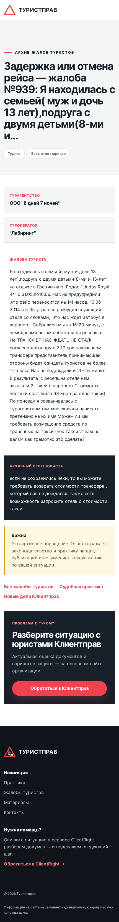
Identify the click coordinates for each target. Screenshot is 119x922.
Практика (14, 782)
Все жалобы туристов (28, 586)
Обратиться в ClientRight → (34, 864)
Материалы (16, 802)
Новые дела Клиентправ (31, 596)
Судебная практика (81, 586)
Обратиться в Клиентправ (59, 688)
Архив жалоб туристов (44, 52)
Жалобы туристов (24, 792)
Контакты (14, 812)
